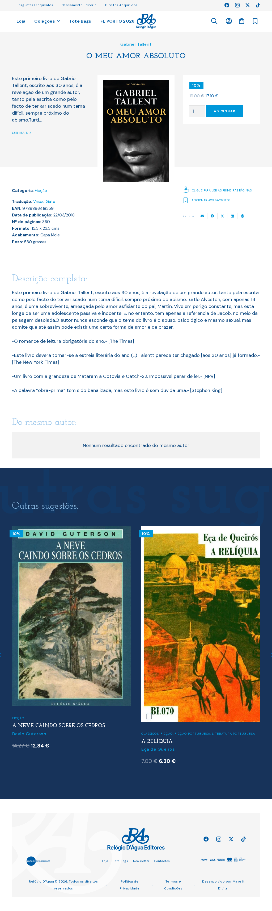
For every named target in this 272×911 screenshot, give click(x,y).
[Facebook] (226, 5)
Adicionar (225, 111)
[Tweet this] (223, 216)
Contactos (162, 861)
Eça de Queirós (158, 749)
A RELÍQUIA (157, 741)
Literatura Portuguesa (233, 734)
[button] (214, 21)
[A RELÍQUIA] (200, 529)
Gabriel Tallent (135, 44)
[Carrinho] (241, 21)
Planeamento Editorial (79, 5)
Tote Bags (120, 861)
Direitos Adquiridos (121, 5)
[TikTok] (258, 5)
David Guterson (29, 734)
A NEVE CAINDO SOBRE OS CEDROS (58, 726)
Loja (105, 861)
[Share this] (212, 216)
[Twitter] (247, 5)
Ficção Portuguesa (192, 734)
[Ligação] (146, 21)
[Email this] (202, 216)
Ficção (41, 190)
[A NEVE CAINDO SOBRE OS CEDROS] (71, 529)
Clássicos (150, 734)
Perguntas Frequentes (35, 5)
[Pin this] (242, 216)
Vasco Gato (44, 201)
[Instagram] (237, 5)
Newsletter (141, 861)
